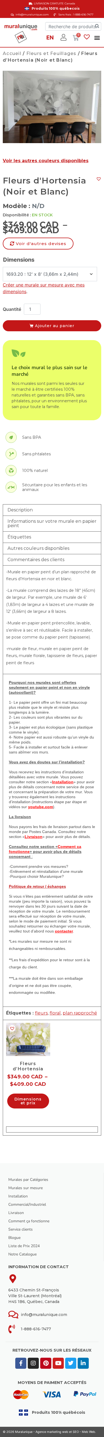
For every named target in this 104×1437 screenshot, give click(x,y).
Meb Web (88, 1432)
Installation (18, 1196)
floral (55, 1013)
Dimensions (18, 259)
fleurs (41, 1013)
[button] (97, 37)
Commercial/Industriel (27, 1204)
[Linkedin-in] (83, 1363)
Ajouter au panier (55, 325)
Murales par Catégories (28, 1179)
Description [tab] (20, 510)
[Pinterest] (45, 1363)
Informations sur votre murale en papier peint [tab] (52, 523)
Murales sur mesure (25, 1188)
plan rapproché (80, 1013)
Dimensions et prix (28, 1101)
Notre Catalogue (22, 1254)
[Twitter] (70, 1363)
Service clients (20, 1229)
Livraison (16, 1212)
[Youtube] (58, 1363)
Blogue (14, 1237)
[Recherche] (97, 26)
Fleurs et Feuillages (51, 53)
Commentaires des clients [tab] (35, 559)
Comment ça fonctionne (28, 1221)
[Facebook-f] (20, 1363)
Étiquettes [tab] (19, 537)
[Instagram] (33, 1363)
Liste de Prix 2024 (24, 1246)
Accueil (12, 53)
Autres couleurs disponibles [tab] (38, 548)
